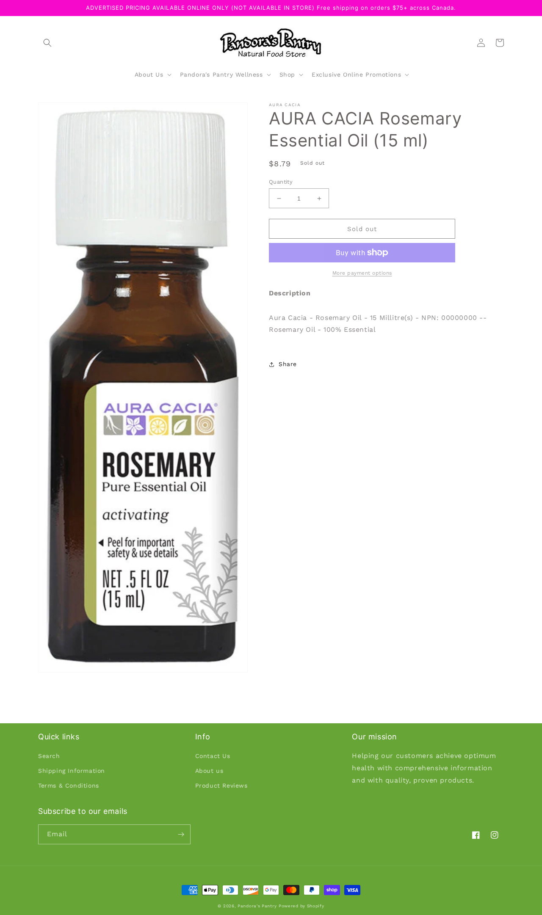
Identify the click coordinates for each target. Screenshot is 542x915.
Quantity (281, 182)
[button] (47, 42)
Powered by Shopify (301, 906)
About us (209, 770)
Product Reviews (221, 785)
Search (49, 755)
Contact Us (212, 755)
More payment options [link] (362, 273)
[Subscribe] (180, 834)
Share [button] (288, 364)
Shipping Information (71, 770)
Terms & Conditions (68, 785)
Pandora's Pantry (257, 906)
